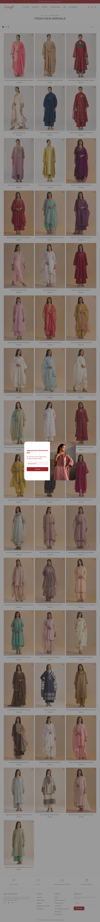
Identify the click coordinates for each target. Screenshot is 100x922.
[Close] (74, 443)
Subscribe (37, 469)
